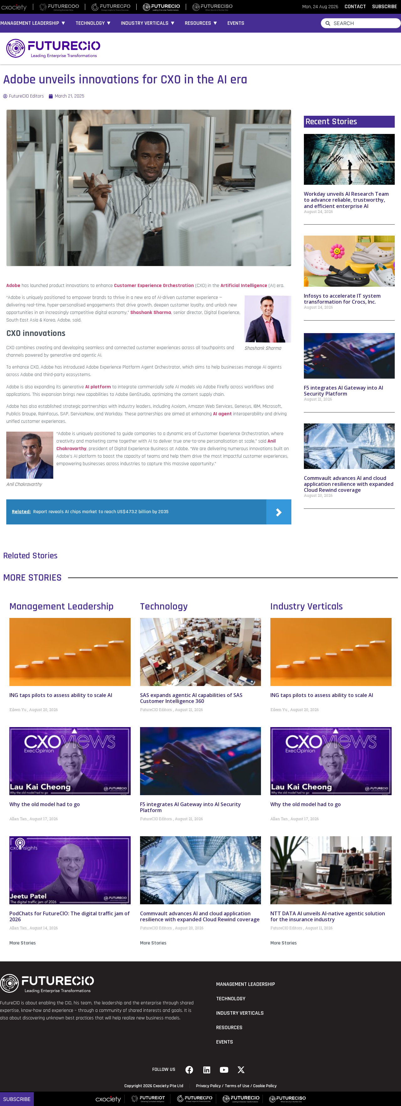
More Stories (22, 943)
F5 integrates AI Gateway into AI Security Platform (343, 390)
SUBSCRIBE (384, 6)
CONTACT (355, 6)
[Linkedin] (207, 1069)
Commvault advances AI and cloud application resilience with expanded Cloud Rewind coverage (348, 484)
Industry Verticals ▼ (148, 23)
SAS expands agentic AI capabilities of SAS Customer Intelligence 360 (191, 698)
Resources (229, 1027)
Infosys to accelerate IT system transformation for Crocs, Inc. (342, 298)
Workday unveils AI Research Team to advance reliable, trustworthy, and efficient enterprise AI (346, 199)
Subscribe (17, 1099)
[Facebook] (189, 1069)
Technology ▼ (94, 23)
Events (235, 23)
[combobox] (361, 23)
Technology (164, 606)
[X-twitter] (241, 1069)
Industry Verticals (306, 606)
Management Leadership (61, 606)
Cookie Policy (265, 1086)
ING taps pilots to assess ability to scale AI (60, 695)
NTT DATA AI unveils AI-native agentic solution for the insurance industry (327, 916)
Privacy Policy (208, 1086)
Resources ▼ (201, 23)
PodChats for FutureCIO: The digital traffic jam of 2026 (69, 916)
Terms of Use (237, 1086)
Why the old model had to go (44, 804)
